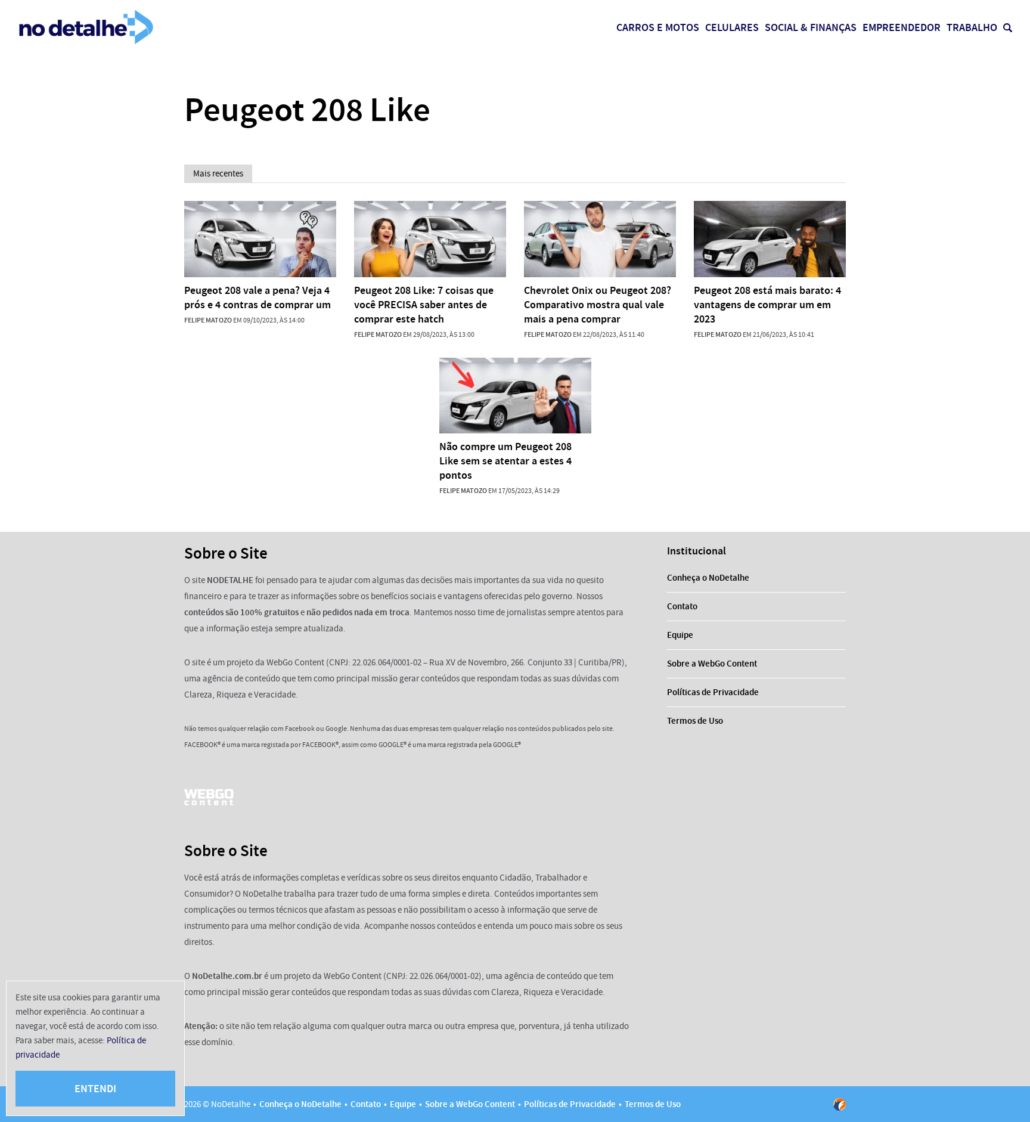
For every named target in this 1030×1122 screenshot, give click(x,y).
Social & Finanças (811, 27)
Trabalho (972, 27)
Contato (682, 606)
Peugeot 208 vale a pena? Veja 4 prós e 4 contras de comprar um (257, 297)
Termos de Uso (695, 721)
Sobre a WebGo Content (712, 664)
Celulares (732, 27)
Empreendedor (902, 27)
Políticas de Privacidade (713, 692)
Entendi (95, 1088)
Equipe (680, 635)
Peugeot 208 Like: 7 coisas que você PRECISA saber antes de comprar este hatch (424, 304)
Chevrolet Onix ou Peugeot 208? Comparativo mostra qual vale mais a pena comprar (597, 304)
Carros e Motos (657, 27)
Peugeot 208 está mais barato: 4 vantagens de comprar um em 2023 (767, 304)
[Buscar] (1007, 27)
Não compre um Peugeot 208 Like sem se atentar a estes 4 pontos (505, 460)
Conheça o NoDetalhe (708, 578)
